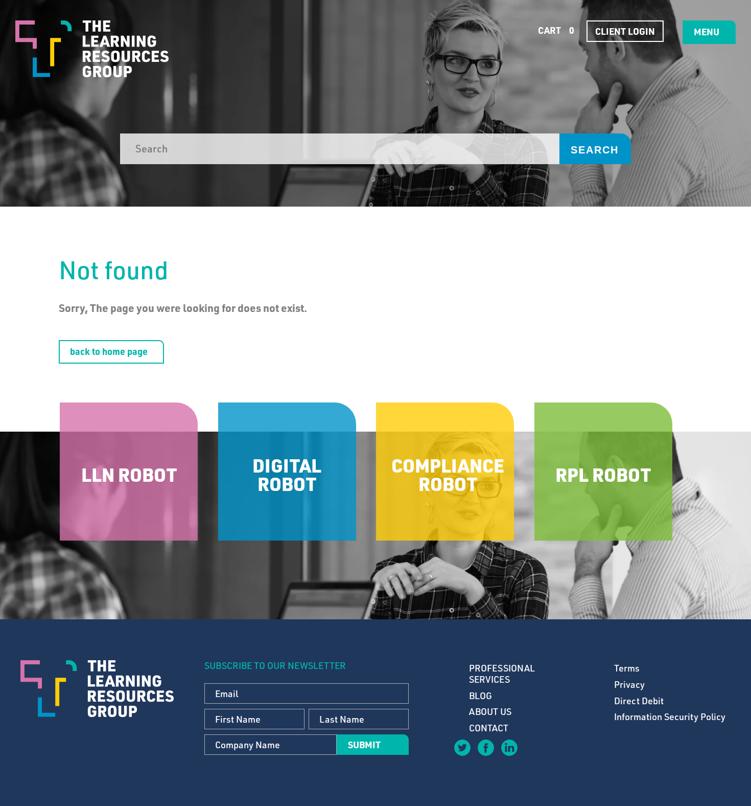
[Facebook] (485, 747)
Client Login (625, 31)
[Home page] (92, 48)
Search (595, 149)
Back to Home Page (109, 351)
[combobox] (339, 148)
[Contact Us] (532, 755)
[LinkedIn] (509, 747)
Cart (555, 30)
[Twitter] (462, 747)
